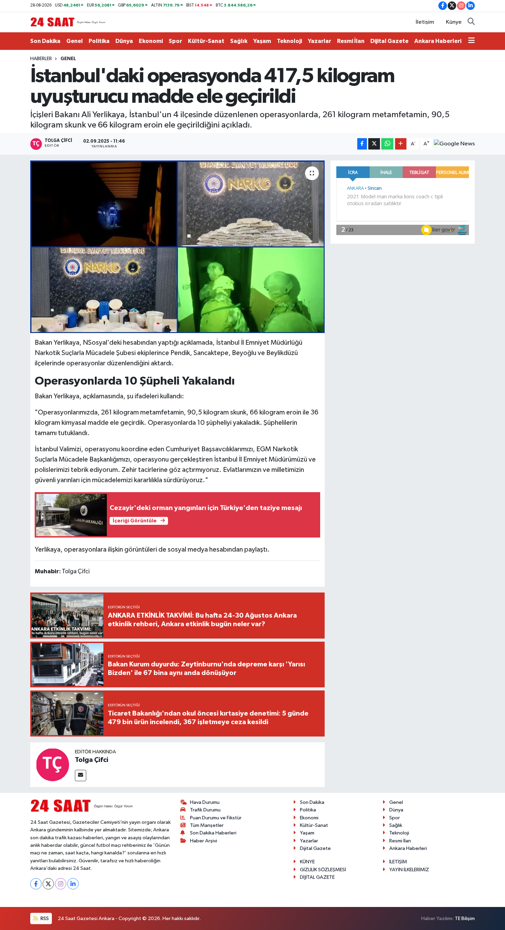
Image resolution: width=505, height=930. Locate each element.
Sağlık (238, 41)
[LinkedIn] (73, 883)
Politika (99, 41)
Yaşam (262, 41)
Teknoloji (289, 41)
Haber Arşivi (203, 840)
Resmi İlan (350, 41)
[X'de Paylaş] (374, 144)
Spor (175, 41)
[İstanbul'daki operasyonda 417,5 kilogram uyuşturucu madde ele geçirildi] (177, 246)
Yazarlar (319, 41)
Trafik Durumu (205, 809)
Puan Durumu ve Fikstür (216, 817)
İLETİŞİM (398, 861)
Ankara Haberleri (437, 41)
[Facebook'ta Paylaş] (362, 144)
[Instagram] (60, 883)
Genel (74, 41)
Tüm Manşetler (207, 825)
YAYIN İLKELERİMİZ (409, 869)
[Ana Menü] (471, 41)
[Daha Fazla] (400, 144)
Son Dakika (45, 41)
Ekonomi (151, 41)
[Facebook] (36, 883)
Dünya (124, 41)
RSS (44, 918)
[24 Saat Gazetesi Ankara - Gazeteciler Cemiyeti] (68, 21)
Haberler (41, 58)
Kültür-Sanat (206, 41)
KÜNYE (307, 861)
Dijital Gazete (389, 41)
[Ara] (471, 22)
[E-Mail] (80, 775)
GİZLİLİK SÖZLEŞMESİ (323, 869)
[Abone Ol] (454, 144)
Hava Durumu (205, 802)
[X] (48, 883)
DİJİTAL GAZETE (317, 877)
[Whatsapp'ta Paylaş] (387, 144)
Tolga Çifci (91, 759)
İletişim (425, 22)
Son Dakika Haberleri (213, 832)
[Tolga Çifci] (52, 764)
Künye (454, 22)
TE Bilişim (465, 918)
